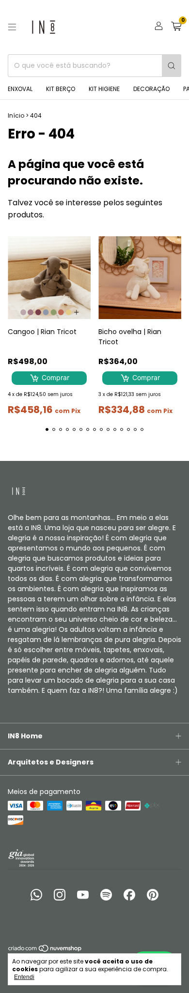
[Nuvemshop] (45, 951)
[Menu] (12, 27)
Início (16, 115)
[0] (176, 27)
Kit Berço (60, 89)
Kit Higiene (104, 89)
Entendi (24, 977)
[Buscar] (171, 65)
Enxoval (20, 89)
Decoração (151, 89)
